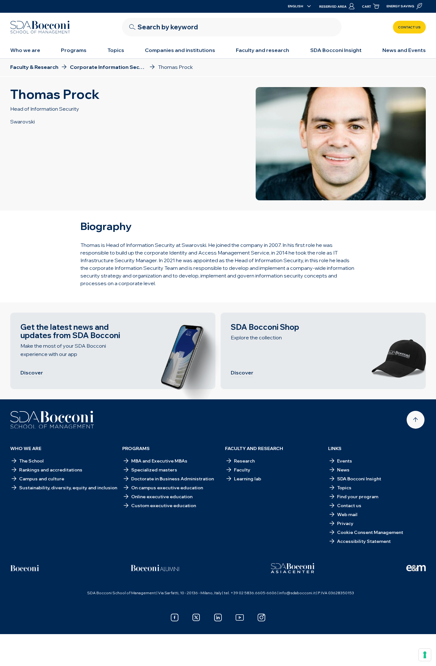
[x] (196, 617)
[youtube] (239, 617)
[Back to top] (415, 420)
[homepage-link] (40, 27)
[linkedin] (218, 617)
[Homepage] (52, 420)
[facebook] (174, 617)
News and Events (404, 50)
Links (335, 448)
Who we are (25, 50)
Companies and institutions (180, 50)
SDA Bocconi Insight (336, 50)
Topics (116, 50)
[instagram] (261, 617)
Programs (73, 50)
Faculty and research (262, 50)
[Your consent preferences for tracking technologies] (425, 655)
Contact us (409, 27)
